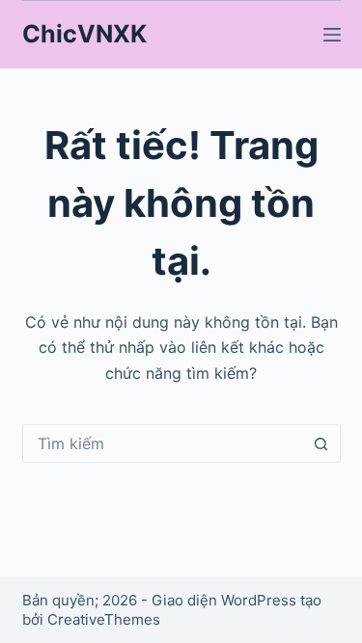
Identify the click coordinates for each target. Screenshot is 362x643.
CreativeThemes (103, 619)
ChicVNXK (84, 33)
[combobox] (163, 443)
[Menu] (332, 34)
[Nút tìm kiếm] (321, 443)
